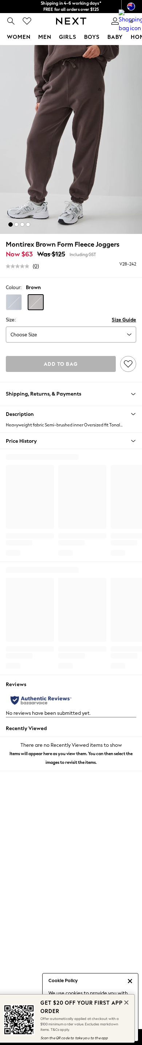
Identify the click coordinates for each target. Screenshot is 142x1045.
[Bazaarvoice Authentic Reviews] (40, 700)
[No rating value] (19, 266)
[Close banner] (126, 1002)
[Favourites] (27, 21)
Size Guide (124, 320)
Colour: (13, 287)
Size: (11, 320)
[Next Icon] (71, 21)
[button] (10, 224)
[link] (11, 21)
